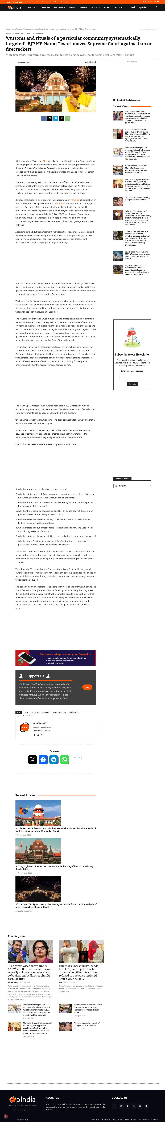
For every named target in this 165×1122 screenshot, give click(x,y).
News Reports (17, 29)
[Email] (61, 118)
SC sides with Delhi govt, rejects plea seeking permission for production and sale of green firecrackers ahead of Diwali (56, 905)
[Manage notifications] (6, 1116)
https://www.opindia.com (42, 727)
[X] (152, 1)
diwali (26, 712)
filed (45, 161)
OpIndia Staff (90, 62)
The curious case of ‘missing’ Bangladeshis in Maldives (87, 1024)
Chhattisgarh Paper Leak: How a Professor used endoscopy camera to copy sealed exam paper (88, 1008)
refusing (75, 199)
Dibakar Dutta (13, 982)
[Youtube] (157, 1)
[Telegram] (55, 118)
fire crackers (35, 712)
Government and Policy (15, 33)
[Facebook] (143, 1)
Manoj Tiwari (57, 712)
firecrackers (46, 712)
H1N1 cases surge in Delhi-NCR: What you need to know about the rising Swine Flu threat (137, 255)
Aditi (60, 982)
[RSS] (149, 1)
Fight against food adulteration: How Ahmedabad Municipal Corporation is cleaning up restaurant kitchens (137, 270)
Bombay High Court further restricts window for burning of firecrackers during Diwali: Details (54, 867)
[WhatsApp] (154, 1)
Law (29, 33)
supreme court (74, 712)
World (61, 962)
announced (59, 203)
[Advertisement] (55, 467)
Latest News (121, 106)
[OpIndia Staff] (24, 728)
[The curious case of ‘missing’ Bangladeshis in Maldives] (65, 1026)
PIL (65, 712)
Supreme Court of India (24, 716)
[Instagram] (146, 1)
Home (8, 29)
